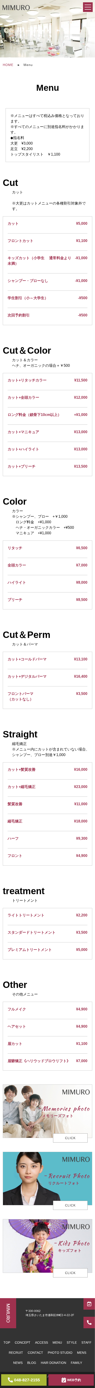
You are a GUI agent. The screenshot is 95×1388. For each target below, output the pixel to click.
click (70, 1138)
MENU (57, 1342)
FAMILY (76, 1363)
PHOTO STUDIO (60, 1352)
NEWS (18, 1363)
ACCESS (41, 1342)
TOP (6, 1342)
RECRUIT (16, 1352)
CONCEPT (22, 1342)
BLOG (31, 1363)
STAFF (86, 1342)
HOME (8, 65)
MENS (81, 1352)
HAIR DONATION (53, 1363)
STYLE (72, 1342)
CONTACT (35, 1352)
